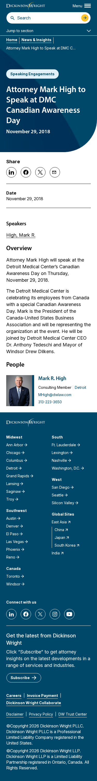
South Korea (65, 545)
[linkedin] (11, 614)
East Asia (59, 522)
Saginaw (13, 491)
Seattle (58, 495)
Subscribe (20, 677)
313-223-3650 (50, 402)
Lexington (60, 452)
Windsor (13, 584)
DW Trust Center (72, 714)
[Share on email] (55, 172)
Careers (13, 695)
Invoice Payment (42, 695)
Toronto (13, 576)
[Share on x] (40, 172)
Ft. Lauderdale (64, 445)
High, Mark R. (20, 235)
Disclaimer (15, 714)
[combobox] (48, 17)
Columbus (14, 460)
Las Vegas (15, 541)
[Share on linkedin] (11, 172)
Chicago (13, 452)
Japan (60, 537)
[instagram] (55, 614)
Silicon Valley (63, 503)
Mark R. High (52, 378)
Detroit (80, 387)
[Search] (12, 18)
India (56, 553)
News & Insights (36, 40)
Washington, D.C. (66, 468)
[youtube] (69, 614)
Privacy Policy (41, 714)
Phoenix (13, 549)
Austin (11, 518)
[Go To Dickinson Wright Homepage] (25, 6)
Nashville (59, 460)
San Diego (61, 487)
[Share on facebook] (26, 172)
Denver (12, 526)
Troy (10, 499)
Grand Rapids (17, 476)
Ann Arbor (14, 445)
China (59, 529)
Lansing (12, 483)
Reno (10, 557)
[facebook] (26, 614)
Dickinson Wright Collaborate (33, 703)
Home (11, 40)
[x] (40, 614)
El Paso (12, 534)
